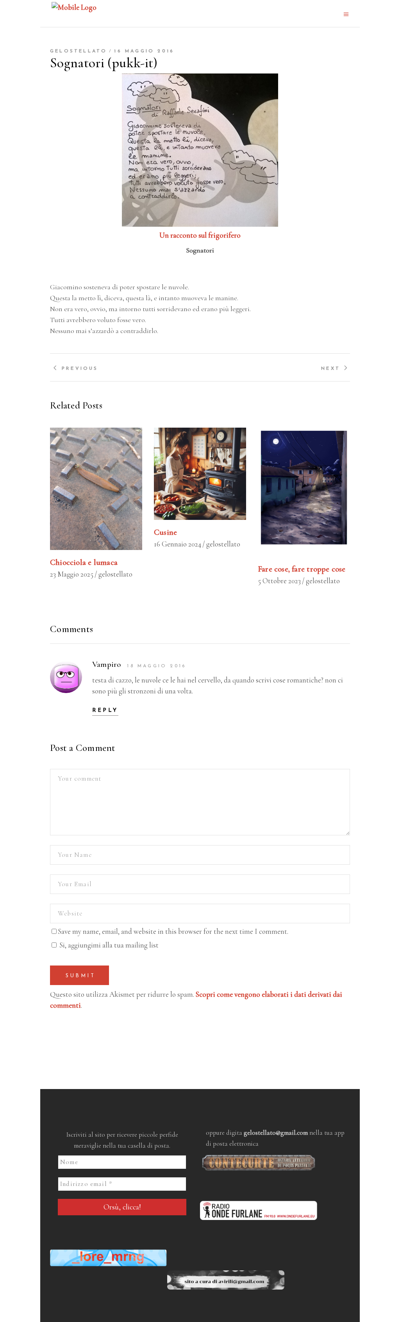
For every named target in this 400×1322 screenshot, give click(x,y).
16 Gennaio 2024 (177, 543)
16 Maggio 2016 (144, 51)
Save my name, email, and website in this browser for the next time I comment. (173, 931)
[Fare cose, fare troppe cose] (304, 492)
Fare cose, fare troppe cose (302, 569)
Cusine (165, 532)
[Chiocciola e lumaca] (96, 489)
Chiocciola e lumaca (84, 562)
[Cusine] (200, 474)
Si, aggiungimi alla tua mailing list (108, 944)
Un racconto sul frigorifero (200, 235)
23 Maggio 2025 (71, 574)
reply (105, 710)
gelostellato (78, 51)
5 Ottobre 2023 (279, 580)
